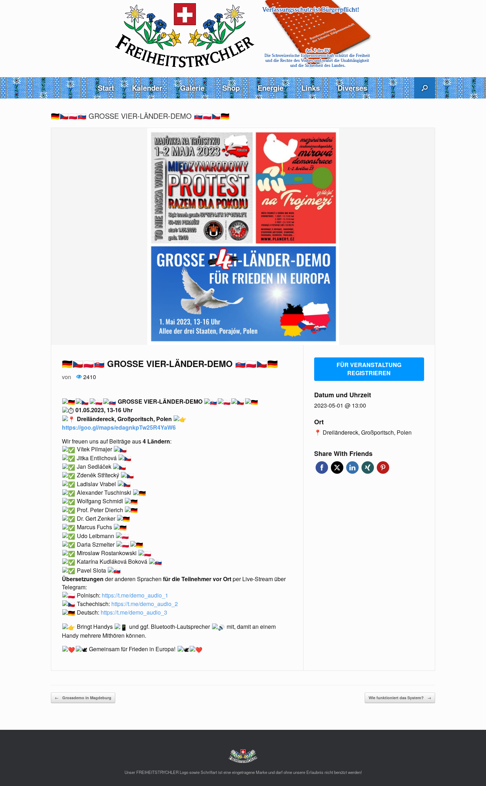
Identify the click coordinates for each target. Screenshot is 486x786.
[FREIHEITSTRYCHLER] (243, 34)
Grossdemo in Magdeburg (83, 697)
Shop (231, 88)
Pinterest (383, 467)
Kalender (147, 88)
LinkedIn (352, 467)
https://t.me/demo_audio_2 (144, 604)
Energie (271, 88)
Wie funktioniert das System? (400, 697)
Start (106, 88)
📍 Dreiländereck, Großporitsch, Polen (363, 432)
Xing (367, 467)
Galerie (192, 88)
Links (310, 88)
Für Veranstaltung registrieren (369, 369)
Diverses (352, 88)
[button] (424, 88)
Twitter (337, 467)
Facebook (322, 467)
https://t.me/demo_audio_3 (134, 612)
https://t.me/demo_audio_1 (135, 595)
